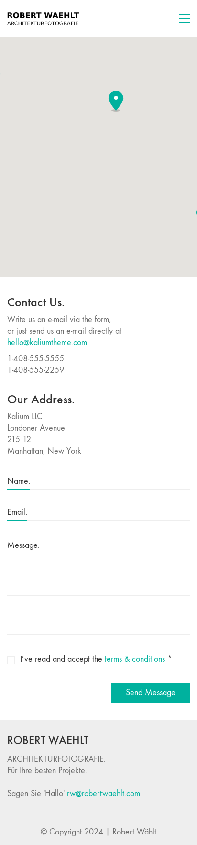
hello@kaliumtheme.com (47, 342)
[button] (116, 101)
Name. (18, 481)
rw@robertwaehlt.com (103, 794)
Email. (17, 512)
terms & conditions (135, 659)
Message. (23, 545)
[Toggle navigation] (184, 18)
